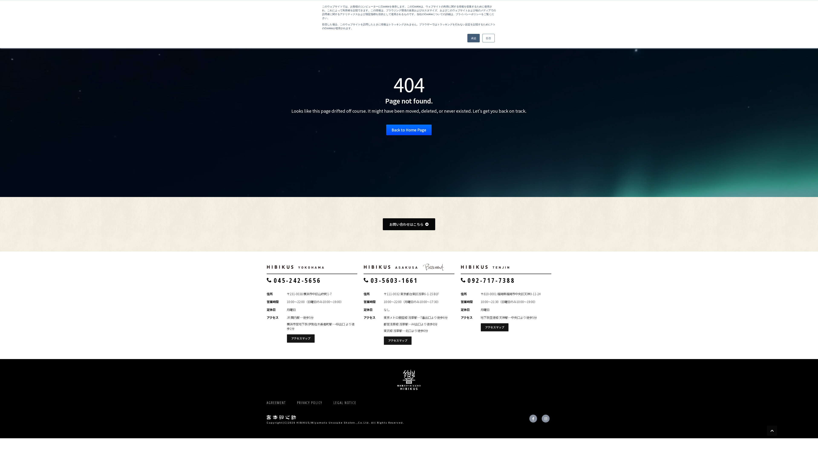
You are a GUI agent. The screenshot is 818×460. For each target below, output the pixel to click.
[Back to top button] (772, 431)
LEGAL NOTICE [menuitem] (345, 402)
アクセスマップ (300, 338)
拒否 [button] (488, 38)
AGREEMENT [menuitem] (276, 402)
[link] (295, 265)
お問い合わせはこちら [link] (406, 224)
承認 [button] (473, 38)
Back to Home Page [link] (409, 129)
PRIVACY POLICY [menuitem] (309, 402)
